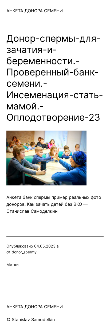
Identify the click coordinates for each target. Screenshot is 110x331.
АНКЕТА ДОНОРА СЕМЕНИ (34, 10)
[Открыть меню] (100, 11)
